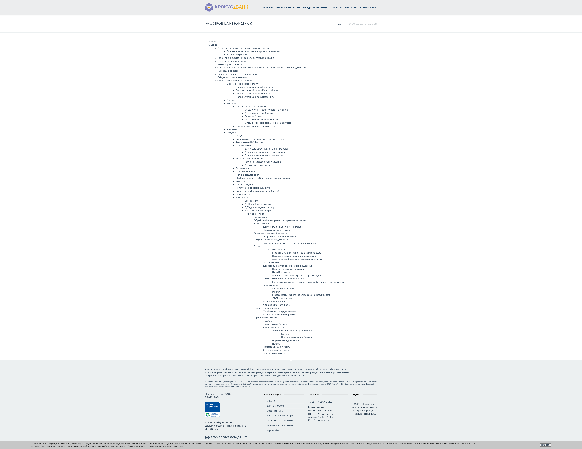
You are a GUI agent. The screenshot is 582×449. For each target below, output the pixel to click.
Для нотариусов (275, 406)
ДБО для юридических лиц (259, 207)
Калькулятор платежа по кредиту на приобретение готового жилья (308, 282)
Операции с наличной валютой (270, 233)
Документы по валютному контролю (283, 227)
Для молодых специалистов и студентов (257, 126)
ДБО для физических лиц (258, 204)
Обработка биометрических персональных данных (281, 220)
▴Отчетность (308, 369)
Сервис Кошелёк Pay (283, 289)
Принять (545, 445)
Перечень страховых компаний (288, 269)
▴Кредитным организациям (286, 369)
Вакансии (231, 103)
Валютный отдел (254, 116)
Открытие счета (244, 146)
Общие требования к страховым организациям (297, 275)
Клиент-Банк (368, 7)
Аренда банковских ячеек (276, 305)
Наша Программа (281, 272)
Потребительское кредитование (271, 240)
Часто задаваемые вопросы (259, 211)
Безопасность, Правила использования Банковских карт (301, 295)
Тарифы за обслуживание (249, 159)
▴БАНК (231, 6)
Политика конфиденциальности (253, 188)
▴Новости (210, 369)
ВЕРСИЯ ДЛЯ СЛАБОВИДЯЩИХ (229, 437)
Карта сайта (273, 430)
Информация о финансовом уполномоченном (260, 139)
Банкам (337, 7)
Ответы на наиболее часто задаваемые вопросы (297, 259)
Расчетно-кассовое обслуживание (263, 162)
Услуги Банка (242, 198)
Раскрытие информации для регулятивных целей (243, 48)
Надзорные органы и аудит (231, 61)
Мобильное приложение (280, 425)
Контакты (351, 7)
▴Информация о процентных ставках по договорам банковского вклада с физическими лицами (255, 376)
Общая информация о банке (232, 77)
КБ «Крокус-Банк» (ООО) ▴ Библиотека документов (263, 178)
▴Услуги (220, 369)
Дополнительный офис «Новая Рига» (255, 97)
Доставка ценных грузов (257, 165)
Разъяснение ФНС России (249, 142)
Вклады (258, 246)
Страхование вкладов (274, 250)
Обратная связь (275, 411)
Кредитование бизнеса (275, 324)
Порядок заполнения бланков (296, 337)
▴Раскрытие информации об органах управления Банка (320, 372)
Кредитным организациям (268, 308)
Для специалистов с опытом (251, 107)
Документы (233, 132)
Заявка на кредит (272, 262)
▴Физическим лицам (235, 369)
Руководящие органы (228, 71)
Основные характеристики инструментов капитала (253, 51)
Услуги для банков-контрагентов (280, 314)
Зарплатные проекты (274, 353)
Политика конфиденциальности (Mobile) (257, 191)
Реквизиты (232, 100)
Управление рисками (237, 55)
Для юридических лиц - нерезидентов (265, 152)
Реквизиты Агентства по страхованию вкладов (296, 253)
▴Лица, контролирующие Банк (221, 372)
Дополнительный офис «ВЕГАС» (253, 93)
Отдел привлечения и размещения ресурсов (268, 123)
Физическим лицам (288, 7)
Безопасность (243, 194)
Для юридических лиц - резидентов (264, 155)
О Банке (268, 7)
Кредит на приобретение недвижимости (284, 279)
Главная (341, 24)
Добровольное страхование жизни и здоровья (287, 266)
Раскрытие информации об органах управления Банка (245, 58)
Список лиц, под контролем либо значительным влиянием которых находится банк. (262, 68)
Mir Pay (276, 292)
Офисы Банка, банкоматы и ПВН (234, 81)
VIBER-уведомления (282, 298)
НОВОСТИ (277, 344)
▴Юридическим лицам (259, 369)
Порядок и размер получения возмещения (294, 256)
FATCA (239, 136)
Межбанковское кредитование (279, 311)
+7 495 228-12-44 (320, 402)
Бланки (285, 334)
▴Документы (322, 369)
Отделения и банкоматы (280, 420)
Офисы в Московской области (243, 84)
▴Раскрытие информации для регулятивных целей (264, 372)
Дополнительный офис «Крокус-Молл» (257, 90)
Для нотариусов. (244, 184)
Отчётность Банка (245, 171)
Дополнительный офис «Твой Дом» (254, 87)
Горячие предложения (247, 175)
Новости (240, 181)
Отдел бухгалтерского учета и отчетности (267, 110)
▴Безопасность (338, 369)
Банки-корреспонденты (229, 64)
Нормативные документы (276, 230)
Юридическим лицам (316, 7)
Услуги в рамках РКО (274, 301)
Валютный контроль (265, 223)
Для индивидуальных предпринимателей (266, 149)
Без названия (242, 168)
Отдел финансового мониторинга (262, 120)
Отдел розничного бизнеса (259, 113)
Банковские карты (272, 285)
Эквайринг (268, 321)
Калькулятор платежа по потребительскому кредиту (291, 243)
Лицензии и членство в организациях (237, 74)
